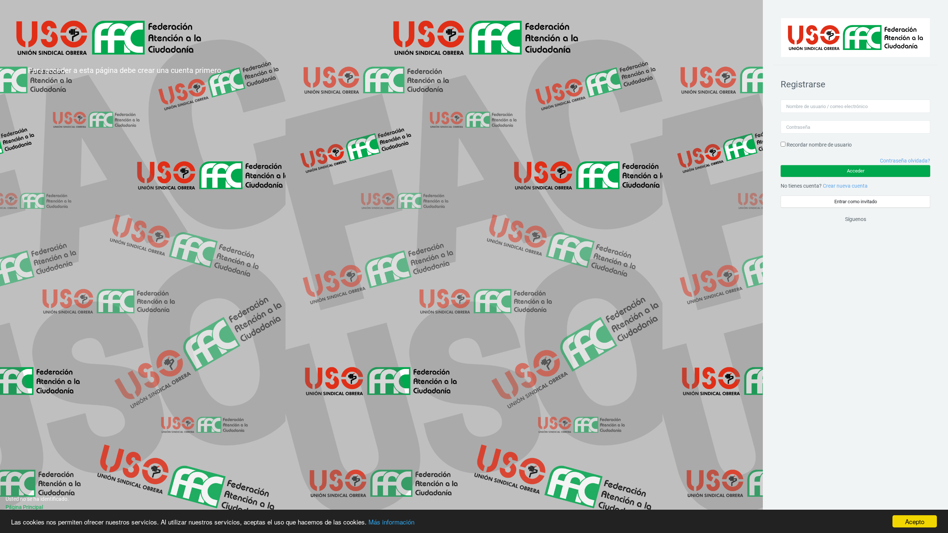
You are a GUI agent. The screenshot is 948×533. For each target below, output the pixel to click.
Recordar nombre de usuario (819, 145)
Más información (391, 521)
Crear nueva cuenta (845, 186)
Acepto (914, 521)
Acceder (855, 171)
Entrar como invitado (855, 201)
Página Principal (24, 507)
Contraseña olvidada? (905, 161)
